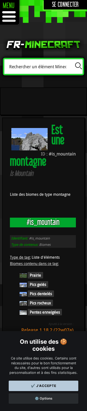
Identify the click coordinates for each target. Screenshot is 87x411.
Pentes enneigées (45, 312)
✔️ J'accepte (43, 386)
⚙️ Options (43, 398)
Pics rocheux (40, 303)
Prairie (35, 275)
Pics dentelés (41, 293)
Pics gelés (38, 284)
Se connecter (65, 4)
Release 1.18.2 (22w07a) (47, 330)
